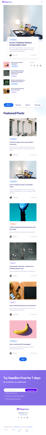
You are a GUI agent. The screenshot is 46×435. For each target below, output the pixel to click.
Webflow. (30, 426)
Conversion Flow (16, 426)
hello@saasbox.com (23, 412)
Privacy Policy (27, 430)
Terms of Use (20, 430)
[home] (7, 2)
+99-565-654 (23, 414)
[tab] (8, 105)
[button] (42, 2)
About (6, 429)
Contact (13, 429)
